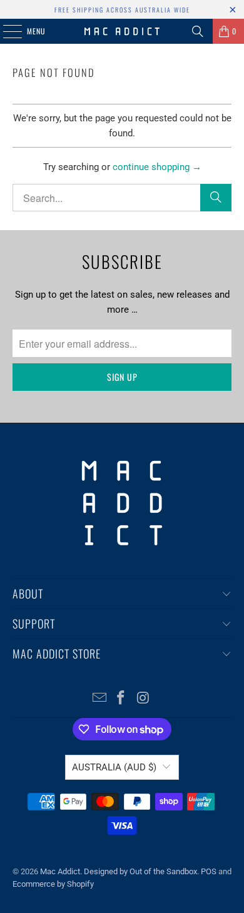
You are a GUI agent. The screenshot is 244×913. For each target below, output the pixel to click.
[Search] (198, 31)
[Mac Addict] (122, 31)
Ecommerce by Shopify (53, 884)
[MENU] (5, 31)
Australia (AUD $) (114, 767)
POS (208, 871)
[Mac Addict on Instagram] (143, 698)
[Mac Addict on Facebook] (121, 698)
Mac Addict (60, 871)
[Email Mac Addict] (99, 698)
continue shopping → (157, 167)
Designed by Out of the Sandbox (140, 871)
